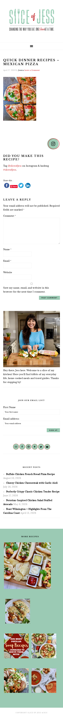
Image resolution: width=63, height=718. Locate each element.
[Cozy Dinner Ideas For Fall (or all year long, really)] (16, 680)
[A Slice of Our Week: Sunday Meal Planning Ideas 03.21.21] (44, 646)
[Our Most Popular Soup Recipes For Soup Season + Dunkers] (16, 646)
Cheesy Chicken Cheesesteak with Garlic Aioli (32, 482)
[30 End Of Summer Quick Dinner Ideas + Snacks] (27, 565)
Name (7, 249)
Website (7, 272)
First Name (9, 407)
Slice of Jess (31, 20)
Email (7, 260)
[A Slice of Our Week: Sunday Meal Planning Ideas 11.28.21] (44, 680)
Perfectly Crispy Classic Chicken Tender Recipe (33, 491)
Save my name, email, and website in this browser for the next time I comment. (26, 289)
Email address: (11, 418)
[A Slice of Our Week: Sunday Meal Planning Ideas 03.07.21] (17, 611)
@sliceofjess (15, 165)
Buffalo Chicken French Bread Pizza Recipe (30, 474)
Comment (9, 215)
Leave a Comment (32, 70)
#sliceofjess (9, 169)
